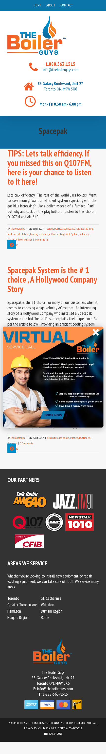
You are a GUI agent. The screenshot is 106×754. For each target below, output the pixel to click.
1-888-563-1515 (55, 694)
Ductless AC (69, 228)
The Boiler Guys (53, 733)
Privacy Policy (32, 728)
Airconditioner (54, 438)
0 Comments (41, 239)
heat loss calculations (18, 234)
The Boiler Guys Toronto (44, 723)
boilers (50, 228)
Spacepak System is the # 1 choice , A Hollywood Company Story (52, 279)
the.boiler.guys (18, 228)
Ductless (58, 228)
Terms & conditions (70, 728)
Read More (12, 245)
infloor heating (57, 234)
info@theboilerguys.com (60, 69)
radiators (83, 234)
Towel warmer (25, 239)
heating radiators (39, 234)
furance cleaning (84, 228)
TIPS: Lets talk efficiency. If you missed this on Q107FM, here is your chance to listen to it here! (49, 167)
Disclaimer (49, 728)
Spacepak (12, 239)
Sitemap (91, 723)
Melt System (72, 234)
